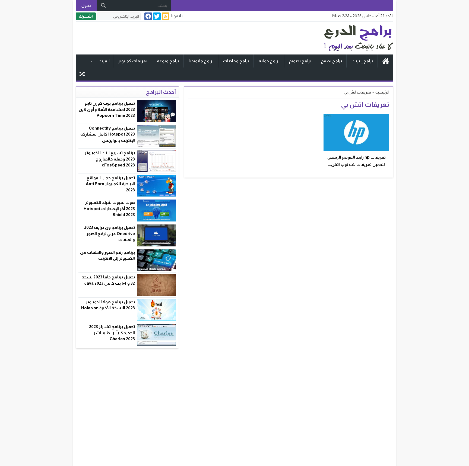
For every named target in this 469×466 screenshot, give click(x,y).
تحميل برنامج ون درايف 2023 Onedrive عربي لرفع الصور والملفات (109, 233)
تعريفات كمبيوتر (132, 61)
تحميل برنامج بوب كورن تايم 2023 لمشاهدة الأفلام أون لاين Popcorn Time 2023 (107, 109)
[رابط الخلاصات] (165, 16)
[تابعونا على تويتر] (156, 16)
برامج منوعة (168, 61)
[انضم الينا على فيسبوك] (147, 16)
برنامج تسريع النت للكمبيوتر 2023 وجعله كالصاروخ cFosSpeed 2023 (110, 158)
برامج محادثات (236, 61)
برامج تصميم (300, 61)
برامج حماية (269, 61)
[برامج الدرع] (333, 38)
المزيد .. (103, 61)
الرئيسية (385, 61)
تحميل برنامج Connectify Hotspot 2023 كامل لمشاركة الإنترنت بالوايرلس (107, 134)
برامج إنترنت (362, 61)
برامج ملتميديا (201, 61)
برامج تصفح (331, 61)
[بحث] (103, 5)
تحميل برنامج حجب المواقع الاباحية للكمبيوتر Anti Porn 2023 (110, 183)
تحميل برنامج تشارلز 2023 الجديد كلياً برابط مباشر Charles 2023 (112, 332)
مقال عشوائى (82, 74)
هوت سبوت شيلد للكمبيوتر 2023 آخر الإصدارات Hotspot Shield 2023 (109, 208)
